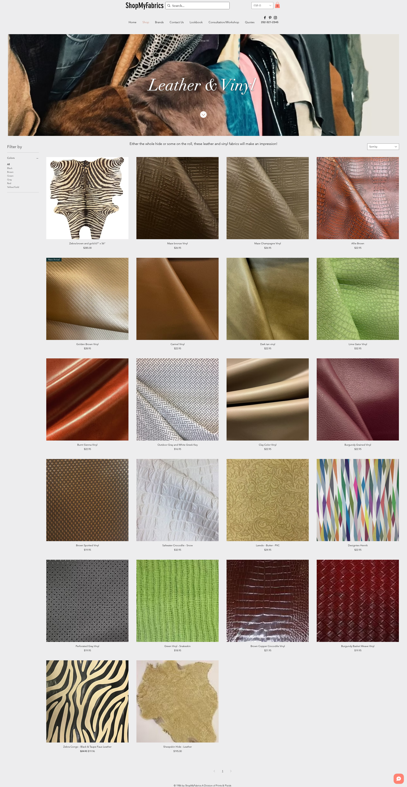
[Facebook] (265, 18)
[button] (262, 5)
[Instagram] (275, 18)
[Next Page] (231, 771)
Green (10, 175)
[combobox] (383, 147)
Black (9, 168)
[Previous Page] (214, 771)
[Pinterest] (270, 18)
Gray (9, 179)
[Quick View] (87, 198)
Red (9, 183)
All (8, 164)
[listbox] (262, 5)
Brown (10, 172)
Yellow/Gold (13, 187)
